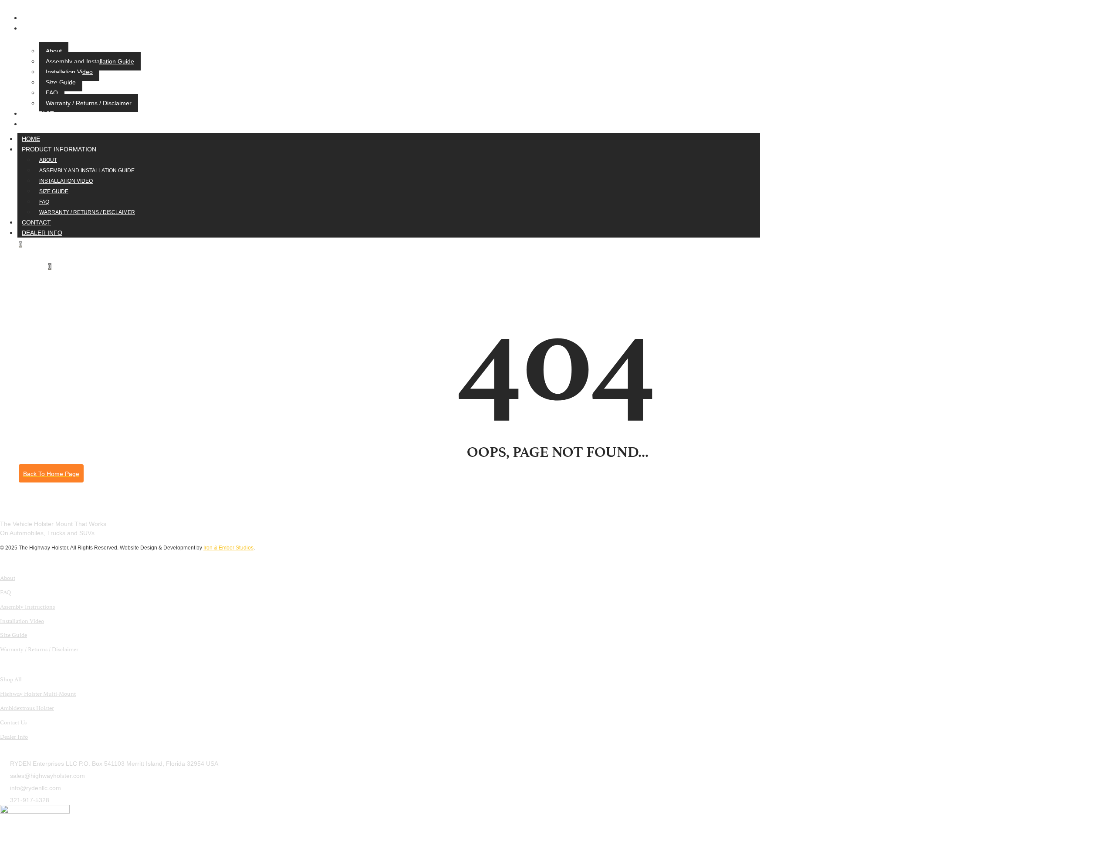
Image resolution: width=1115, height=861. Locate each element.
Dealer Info (45, 124)
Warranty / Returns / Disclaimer (89, 103)
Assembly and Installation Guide (90, 61)
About (54, 50)
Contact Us (13, 721)
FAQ (52, 92)
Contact (39, 113)
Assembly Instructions (27, 606)
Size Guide (61, 82)
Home (34, 17)
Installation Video (69, 71)
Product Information (62, 28)
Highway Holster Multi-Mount (38, 693)
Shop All (11, 678)
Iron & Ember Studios (228, 548)
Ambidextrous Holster (27, 707)
